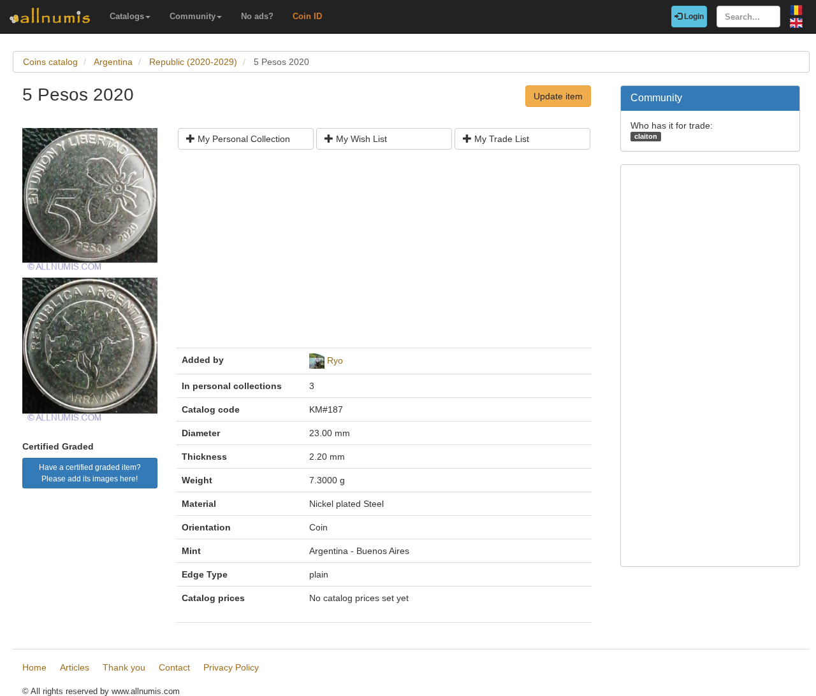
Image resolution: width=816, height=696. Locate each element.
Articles (74, 667)
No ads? (257, 16)
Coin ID (307, 16)
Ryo (335, 360)
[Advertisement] (384, 253)
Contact (174, 667)
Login (693, 16)
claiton (645, 136)
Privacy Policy (231, 667)
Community (192, 16)
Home (34, 667)
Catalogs (127, 16)
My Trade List (500, 139)
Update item (558, 96)
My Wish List (360, 139)
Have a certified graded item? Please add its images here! (90, 473)
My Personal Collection (242, 139)
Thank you (124, 667)
